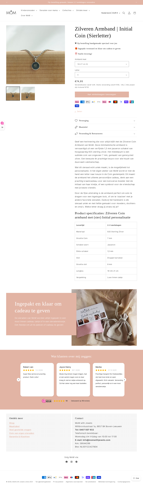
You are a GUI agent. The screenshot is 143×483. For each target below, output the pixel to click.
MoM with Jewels (18, 482)
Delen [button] (79, 111)
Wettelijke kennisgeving (106, 482)
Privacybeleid (58, 482)
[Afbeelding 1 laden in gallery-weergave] (13, 93)
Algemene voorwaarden (74, 482)
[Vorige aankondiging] (6, 2)
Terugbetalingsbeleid (43, 482)
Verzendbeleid (90, 482)
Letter (77, 70)
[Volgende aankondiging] (136, 2)
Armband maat (80, 59)
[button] (29, 10)
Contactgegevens (124, 482)
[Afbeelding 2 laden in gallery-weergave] (28, 93)
